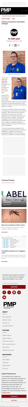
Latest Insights (6, 335)
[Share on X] (12, 45)
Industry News (6, 338)
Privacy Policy (2, 406)
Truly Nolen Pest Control (4, 81)
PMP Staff (15, 39)
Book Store (5, 347)
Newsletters (6, 359)
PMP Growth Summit (8, 344)
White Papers (6, 365)
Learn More (14, 400)
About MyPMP (6, 317)
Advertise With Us (7, 326)
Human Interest (5, 18)
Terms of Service (10, 406)
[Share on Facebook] (10, 45)
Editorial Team (6, 320)
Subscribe (14, 287)
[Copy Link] (18, 45)
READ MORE (4, 232)
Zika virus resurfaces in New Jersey (13, 225)
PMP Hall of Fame (7, 341)
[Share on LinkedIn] (15, 45)
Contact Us (5, 323)
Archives (5, 368)
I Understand (14, 396)
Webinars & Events (8, 350)
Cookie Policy (5, 392)
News (13, 18)
